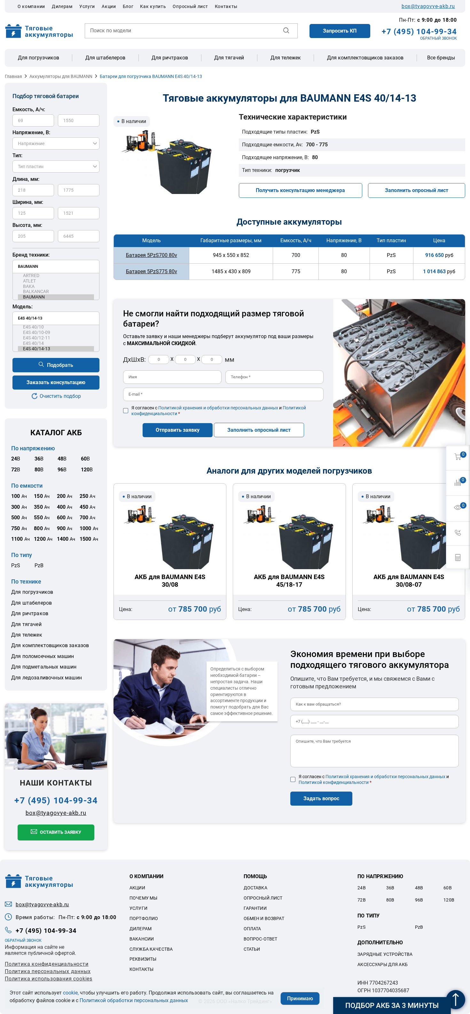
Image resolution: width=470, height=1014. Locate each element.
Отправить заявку (178, 430)
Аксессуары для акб (382, 964)
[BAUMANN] (56, 297)
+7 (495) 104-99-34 (419, 31)
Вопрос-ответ (261, 938)
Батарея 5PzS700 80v (151, 255)
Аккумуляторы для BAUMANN (60, 76)
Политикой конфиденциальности (334, 782)
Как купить (153, 6)
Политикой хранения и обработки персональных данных (218, 407)
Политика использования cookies (48, 979)
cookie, (71, 993)
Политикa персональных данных (47, 971)
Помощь (255, 876)
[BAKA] (56, 286)
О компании (31, 6)
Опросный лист (190, 6)
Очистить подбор (60, 396)
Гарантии (255, 908)
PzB (39, 565)
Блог (128, 6)
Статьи (252, 949)
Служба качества (151, 949)
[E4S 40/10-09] (56, 332)
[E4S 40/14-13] (56, 349)
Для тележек (285, 58)
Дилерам (62, 6)
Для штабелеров (105, 58)
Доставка (255, 887)
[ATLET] (56, 281)
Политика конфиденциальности (47, 964)
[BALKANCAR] (56, 291)
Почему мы (143, 898)
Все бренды (441, 57)
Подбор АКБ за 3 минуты (392, 1006)
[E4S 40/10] (56, 327)
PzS (15, 565)
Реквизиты (142, 959)
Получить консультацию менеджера (300, 190)
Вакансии (141, 938)
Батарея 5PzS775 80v (151, 271)
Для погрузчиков (38, 58)
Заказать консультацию (56, 382)
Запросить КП (339, 31)
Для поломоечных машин (42, 656)
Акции (109, 6)
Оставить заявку (60, 832)
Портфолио (143, 918)
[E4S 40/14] (56, 343)
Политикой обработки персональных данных (134, 1000)
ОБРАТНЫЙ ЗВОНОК (438, 38)
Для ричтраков (170, 58)
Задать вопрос (321, 798)
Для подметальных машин (44, 667)
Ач (19, 496)
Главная (13, 76)
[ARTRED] (56, 275)
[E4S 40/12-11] (56, 338)
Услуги (87, 6)
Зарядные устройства (384, 954)
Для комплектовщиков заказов (365, 58)
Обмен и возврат (264, 918)
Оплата (252, 928)
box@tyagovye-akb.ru (428, 6)
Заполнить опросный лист (416, 190)
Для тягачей (229, 58)
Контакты (226, 6)
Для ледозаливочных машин (46, 678)
